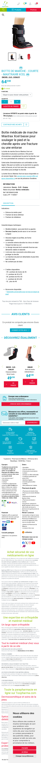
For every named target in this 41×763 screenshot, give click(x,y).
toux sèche (10, 591)
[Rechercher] (3, 10)
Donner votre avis (20, 330)
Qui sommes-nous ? (7, 478)
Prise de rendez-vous (29, 469)
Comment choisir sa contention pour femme (19, 639)
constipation (9, 593)
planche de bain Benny (7, 667)
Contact (4, 482)
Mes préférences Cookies (30, 485)
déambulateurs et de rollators (26, 650)
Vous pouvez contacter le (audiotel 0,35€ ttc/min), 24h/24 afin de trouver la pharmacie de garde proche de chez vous (30, 507)
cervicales (25, 631)
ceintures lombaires (26, 629)
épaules (30, 631)
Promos (33, 10)
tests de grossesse (18, 598)
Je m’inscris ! (32, 423)
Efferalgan (32, 588)
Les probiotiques (5, 749)
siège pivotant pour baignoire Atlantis (25, 669)
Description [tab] (8, 203)
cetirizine (23, 593)
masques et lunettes (20, 685)
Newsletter (5, 480)
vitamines (14, 600)
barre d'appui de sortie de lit (13, 659)
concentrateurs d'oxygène (28, 683)
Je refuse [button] (24, 752)
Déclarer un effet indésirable (31, 474)
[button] (38, 366)
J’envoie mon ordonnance (20, 404)
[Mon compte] (29, 4)
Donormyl (37, 595)
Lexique (25, 473)
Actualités (26, 467)
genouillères (17, 629)
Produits (20, 10)
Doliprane (5, 588)
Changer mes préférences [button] (24, 756)
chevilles (3, 632)
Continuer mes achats (12, 125)
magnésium (28, 598)
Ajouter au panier (11, 106)
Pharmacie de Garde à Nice (30, 491)
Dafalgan (3, 590)
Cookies (25, 483)
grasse (16, 591)
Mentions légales (27, 480)
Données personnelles (29, 482)
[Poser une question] (26, 125)
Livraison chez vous (28, 528)
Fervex (9, 595)
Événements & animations (30, 471)
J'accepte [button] (24, 748)
